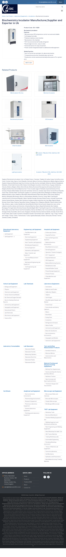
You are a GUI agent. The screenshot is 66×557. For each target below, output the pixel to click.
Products (26, 479)
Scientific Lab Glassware (35, 506)
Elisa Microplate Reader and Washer (52, 301)
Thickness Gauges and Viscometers (51, 384)
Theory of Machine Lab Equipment (51, 447)
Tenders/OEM (28, 482)
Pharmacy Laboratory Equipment (30, 405)
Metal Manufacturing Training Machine (53, 460)
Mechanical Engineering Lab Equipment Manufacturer (35, 502)
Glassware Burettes (30, 357)
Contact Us (27, 487)
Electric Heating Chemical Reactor (11, 301)
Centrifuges (48, 297)
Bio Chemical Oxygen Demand (13, 297)
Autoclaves (48, 286)
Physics (7, 289)
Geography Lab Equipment (12, 307)
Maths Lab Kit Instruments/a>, (55, 505)
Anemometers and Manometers (50, 357)
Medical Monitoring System (53, 263)
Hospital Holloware (50, 257)
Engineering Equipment (31, 239)
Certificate (6, 391)
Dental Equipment (50, 249)
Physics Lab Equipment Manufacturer (29, 499)
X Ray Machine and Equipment (50, 277)
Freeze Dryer (48, 304)
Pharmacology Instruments (32, 398)
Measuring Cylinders (30, 354)
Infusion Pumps (49, 273)
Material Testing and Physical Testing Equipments (51, 364)
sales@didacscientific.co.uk (12, 487)
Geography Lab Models (51, 338)
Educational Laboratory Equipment (11, 230)
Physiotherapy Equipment (52, 271)
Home (3, 16)
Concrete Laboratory (51, 451)
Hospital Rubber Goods (51, 268)
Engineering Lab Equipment (32, 229)
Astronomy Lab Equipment (12, 304)
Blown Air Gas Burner (51, 330)
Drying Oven (48, 317)
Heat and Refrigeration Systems (51, 238)
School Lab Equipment (10, 284)
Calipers (47, 294)
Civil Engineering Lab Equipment (30, 267)
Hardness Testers (50, 376)
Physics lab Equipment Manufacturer (37, 500)
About (60, 2)
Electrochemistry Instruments (49, 334)
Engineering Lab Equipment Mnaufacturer (17, 503)
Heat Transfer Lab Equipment (33, 242)
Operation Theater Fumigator (53, 252)
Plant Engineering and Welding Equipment (53, 427)
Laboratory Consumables (11, 346)
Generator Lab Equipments (52, 340)
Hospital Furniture (50, 235)
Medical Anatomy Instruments (49, 243)
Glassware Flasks (30, 359)
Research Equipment (31, 401)
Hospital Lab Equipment (51, 229)
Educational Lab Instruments (53, 508)
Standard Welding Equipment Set (52, 418)
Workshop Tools (49, 412)
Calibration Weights (50, 292)
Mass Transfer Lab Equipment (30, 254)
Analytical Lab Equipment (32, 391)
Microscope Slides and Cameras (51, 395)
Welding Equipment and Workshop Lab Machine (51, 423)
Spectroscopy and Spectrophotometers (50, 380)
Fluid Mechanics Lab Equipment (30, 233)
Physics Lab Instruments (8, 506)
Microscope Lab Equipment (53, 391)
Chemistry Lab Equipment (12, 292)
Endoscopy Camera (50, 232)
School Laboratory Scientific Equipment (47, 497)
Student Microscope (51, 401)
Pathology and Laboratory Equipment (31, 414)
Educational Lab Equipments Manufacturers (22, 505)
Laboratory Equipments (21, 16)
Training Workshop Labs (52, 436)
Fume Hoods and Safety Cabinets (51, 308)
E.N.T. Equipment (50, 255)
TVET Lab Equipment (50, 409)
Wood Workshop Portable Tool (53, 431)
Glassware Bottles (30, 362)
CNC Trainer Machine (51, 434)
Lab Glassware (28, 346)
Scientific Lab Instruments (47, 506)
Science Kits (8, 318)
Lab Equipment (9, 234)
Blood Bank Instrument (51, 247)
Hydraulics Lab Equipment (32, 250)
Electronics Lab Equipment (12, 315)
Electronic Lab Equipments (34, 503)
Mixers (47, 312)
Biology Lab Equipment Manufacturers (18, 500)
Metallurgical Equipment (31, 245)
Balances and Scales (51, 289)
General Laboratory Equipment (30, 409)
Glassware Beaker (30, 349)
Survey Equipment (30, 247)
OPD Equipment (49, 260)
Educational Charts (10, 310)
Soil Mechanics (49, 454)
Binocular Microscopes (51, 398)
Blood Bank (48, 314)
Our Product (9, 16)
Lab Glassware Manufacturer (22, 506)
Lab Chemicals (9, 312)
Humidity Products (50, 350)
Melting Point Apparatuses (52, 369)
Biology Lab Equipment (11, 286)
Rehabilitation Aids (50, 265)
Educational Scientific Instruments (29, 497)
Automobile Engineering (52, 439)
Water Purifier (49, 325)
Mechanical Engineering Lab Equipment (32, 263)
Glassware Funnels (30, 351)
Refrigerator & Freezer (51, 322)
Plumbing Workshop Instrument (50, 443)
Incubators (32, 16)
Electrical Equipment (31, 237)
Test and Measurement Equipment (31, 258)
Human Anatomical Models (12, 294)
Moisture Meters (50, 353)
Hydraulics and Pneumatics (53, 456)
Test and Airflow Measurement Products (52, 347)
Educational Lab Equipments (40, 505)
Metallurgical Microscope (52, 404)
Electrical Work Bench (51, 415)
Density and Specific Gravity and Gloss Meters (52, 372)
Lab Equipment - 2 (10, 236)
